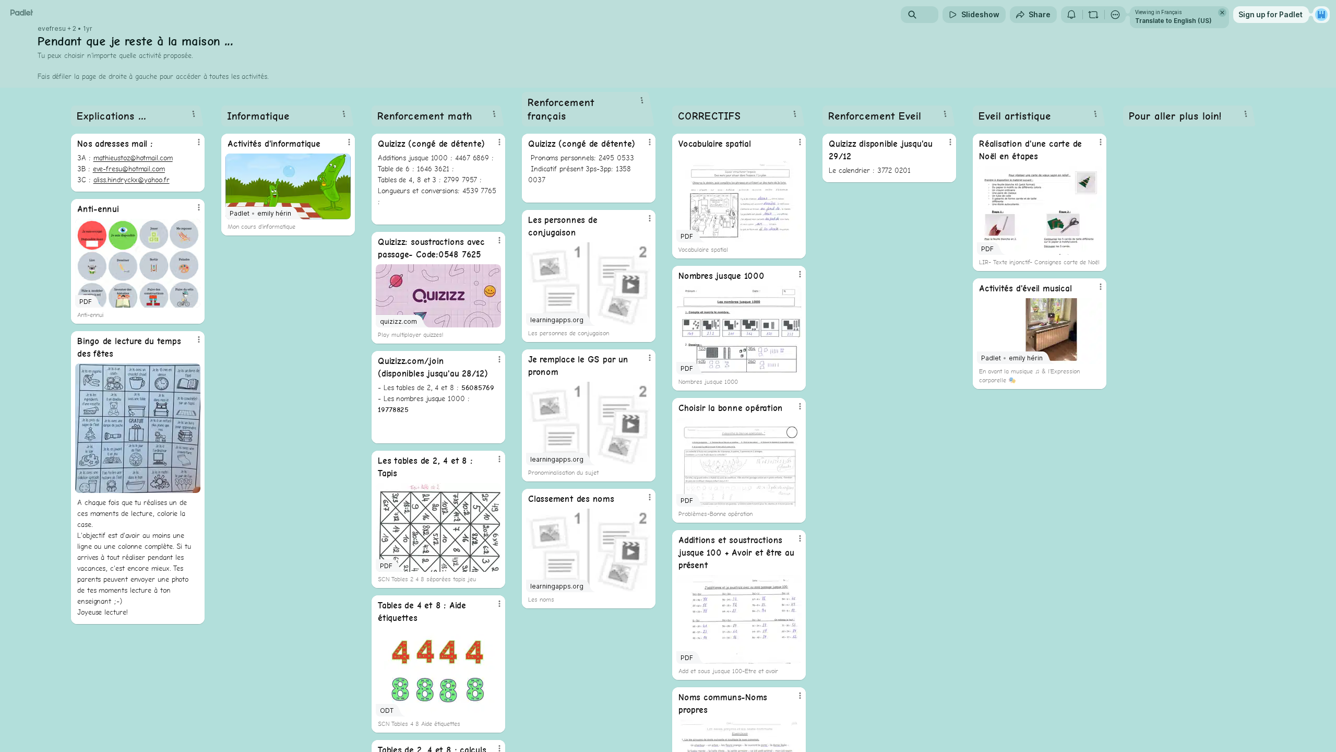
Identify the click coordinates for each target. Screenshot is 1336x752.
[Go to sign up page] (1321, 14)
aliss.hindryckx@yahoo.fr (131, 179)
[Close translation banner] (1222, 12)
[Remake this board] (1093, 14)
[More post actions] (199, 142)
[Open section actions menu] (193, 114)
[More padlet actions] (1115, 14)
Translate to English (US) (1173, 21)
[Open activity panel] (1071, 14)
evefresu (52, 28)
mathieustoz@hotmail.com (133, 158)
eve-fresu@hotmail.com (129, 168)
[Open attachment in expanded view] (137, 428)
